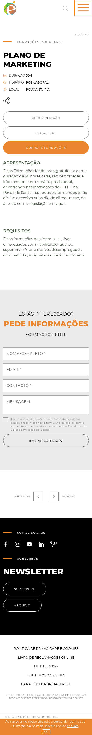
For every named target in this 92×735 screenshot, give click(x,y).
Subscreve (24, 589)
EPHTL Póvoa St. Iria (46, 675)
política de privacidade (31, 426)
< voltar (82, 34)
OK (46, 731)
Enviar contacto (46, 440)
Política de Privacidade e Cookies (46, 649)
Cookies (72, 726)
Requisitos (46, 132)
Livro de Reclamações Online (46, 657)
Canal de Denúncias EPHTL (46, 684)
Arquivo (22, 605)
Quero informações (46, 147)
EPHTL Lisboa (46, 666)
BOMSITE (78, 698)
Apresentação (46, 117)
